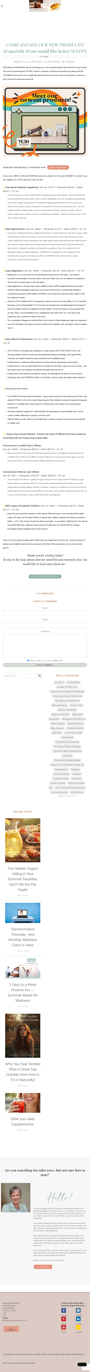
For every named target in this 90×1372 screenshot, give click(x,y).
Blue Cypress (57, 728)
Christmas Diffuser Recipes (67, 746)
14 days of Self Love (67, 687)
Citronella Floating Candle (67, 760)
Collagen (75, 769)
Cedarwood (67, 737)
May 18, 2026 (22, 1085)
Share (45, 57)
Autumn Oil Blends (67, 710)
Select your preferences (45, 576)
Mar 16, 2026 (22, 1130)
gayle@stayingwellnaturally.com (15, 1320)
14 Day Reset (73, 682)
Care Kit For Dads (73, 733)
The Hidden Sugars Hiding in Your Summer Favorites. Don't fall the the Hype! (22, 879)
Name (45, 608)
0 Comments (69, 61)
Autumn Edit (76, 705)
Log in (82, 1364)
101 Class (59, 682)
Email (45, 619)
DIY (51, 788)
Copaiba (76, 774)
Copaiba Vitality (61, 778)
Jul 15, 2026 (22, 951)
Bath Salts (77, 714)
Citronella (67, 755)
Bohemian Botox (75, 728)
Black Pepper (58, 723)
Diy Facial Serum (59, 792)
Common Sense (61, 774)
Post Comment (45, 665)
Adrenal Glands (59, 705)
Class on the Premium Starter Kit (67, 765)
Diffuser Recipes (76, 783)
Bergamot (54, 719)
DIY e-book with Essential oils (70, 788)
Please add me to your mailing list (46, 660)
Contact (44, 1267)
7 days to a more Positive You (67, 696)
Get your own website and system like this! (19, 1363)
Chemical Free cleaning (67, 742)
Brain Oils (57, 733)
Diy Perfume (77, 792)
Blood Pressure (75, 723)
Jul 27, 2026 (22, 895)
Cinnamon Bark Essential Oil (67, 751)
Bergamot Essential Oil (73, 719)
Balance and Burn (60, 714)
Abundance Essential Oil (67, 700)
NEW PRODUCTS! (58, 167)
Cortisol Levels (57, 783)
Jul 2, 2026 (23, 1006)
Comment (45, 631)
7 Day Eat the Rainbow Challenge (67, 691)
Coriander (76, 778)
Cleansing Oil (61, 769)
